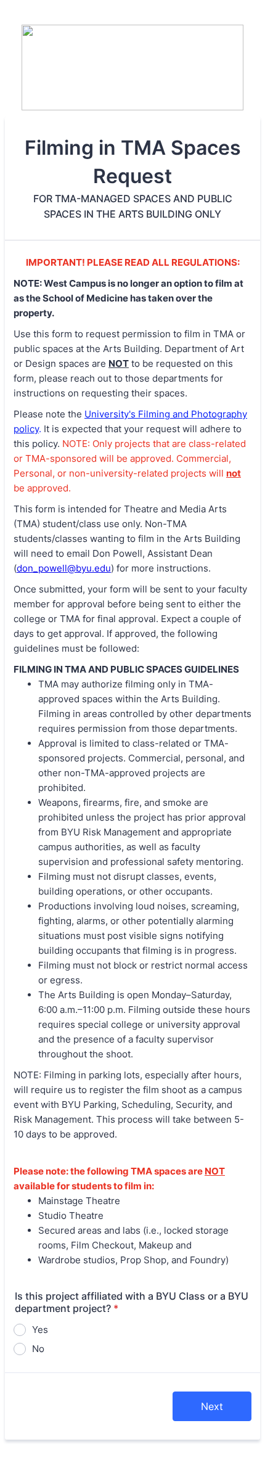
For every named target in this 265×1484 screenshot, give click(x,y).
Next (212, 1406)
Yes (40, 1329)
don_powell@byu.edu (64, 568)
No (38, 1349)
